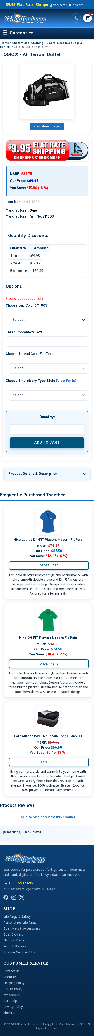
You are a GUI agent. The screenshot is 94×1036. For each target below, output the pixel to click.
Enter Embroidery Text (24, 332)
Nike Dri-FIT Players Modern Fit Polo (48, 638)
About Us (10, 977)
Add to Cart (47, 442)
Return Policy (12, 989)
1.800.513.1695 (76, 18)
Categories (21, 33)
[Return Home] (35, 18)
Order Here (49, 565)
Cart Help (10, 1001)
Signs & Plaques (14, 946)
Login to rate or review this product (47, 817)
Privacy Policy (13, 1006)
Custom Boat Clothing (27, 43)
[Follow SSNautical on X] (21, 897)
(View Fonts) (66, 381)
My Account (12, 995)
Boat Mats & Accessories (21, 928)
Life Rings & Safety (17, 916)
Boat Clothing (13, 934)
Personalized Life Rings (19, 922)
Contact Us (11, 971)
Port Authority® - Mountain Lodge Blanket (48, 736)
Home (5, 43)
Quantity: (47, 417)
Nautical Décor (14, 940)
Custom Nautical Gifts (19, 952)
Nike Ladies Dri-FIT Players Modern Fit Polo (48, 540)
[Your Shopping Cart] (87, 18)
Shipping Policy (13, 983)
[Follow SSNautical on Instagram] (13, 897)
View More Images (47, 127)
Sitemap (9, 1012)
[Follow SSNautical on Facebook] (5, 897)
